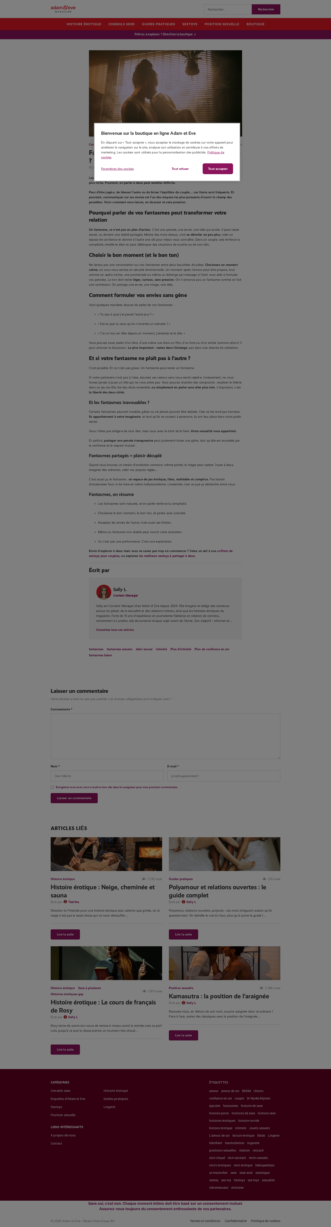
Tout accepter (217, 169)
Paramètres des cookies (117, 169)
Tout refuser (180, 169)
